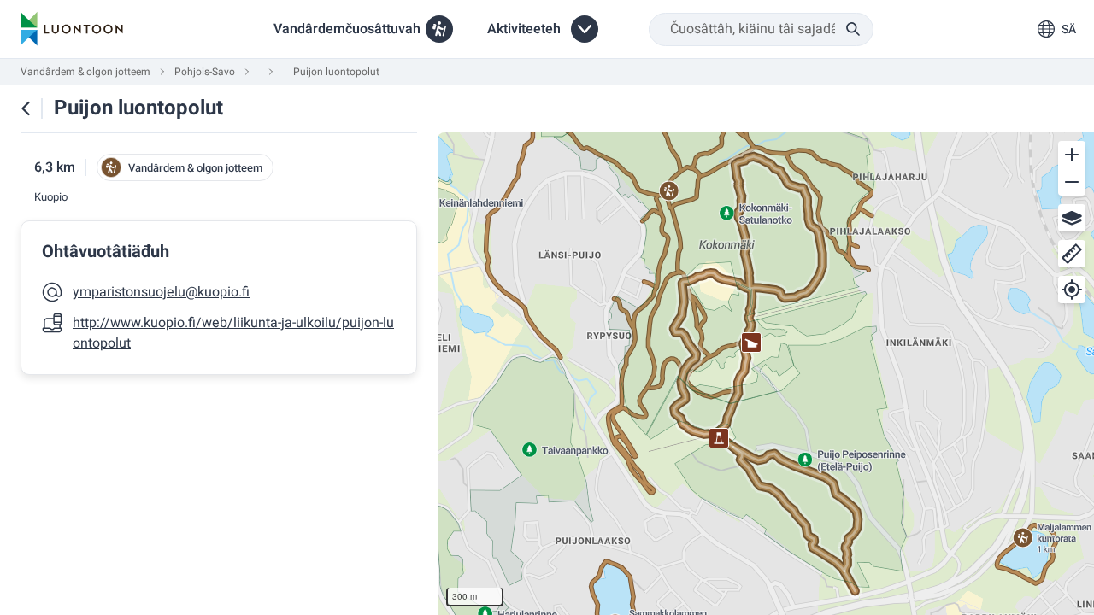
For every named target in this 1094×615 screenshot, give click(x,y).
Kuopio (51, 197)
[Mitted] (1071, 253)
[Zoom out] (1071, 182)
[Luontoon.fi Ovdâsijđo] (72, 29)
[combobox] (761, 29)
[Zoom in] (1071, 154)
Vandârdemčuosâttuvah (347, 29)
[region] (766, 373)
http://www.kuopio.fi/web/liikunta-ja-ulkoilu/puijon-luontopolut (233, 333)
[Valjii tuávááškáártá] (1071, 217)
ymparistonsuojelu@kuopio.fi (161, 292)
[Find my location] (1071, 289)
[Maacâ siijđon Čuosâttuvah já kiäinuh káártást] (26, 108)
